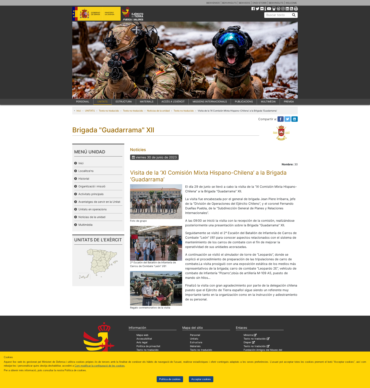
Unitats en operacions (92, 209)
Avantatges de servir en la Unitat (98, 201)
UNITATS (102, 101)
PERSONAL (82, 101)
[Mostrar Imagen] (156, 201)
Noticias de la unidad (158, 110)
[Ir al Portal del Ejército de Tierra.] (137, 13)
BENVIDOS (244, 3)
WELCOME (291, 3)
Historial (83, 178)
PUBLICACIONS (244, 101)
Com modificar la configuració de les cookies (100, 365)
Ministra (248, 335)
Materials (195, 346)
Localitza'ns (85, 170)
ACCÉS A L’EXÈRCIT (173, 101)
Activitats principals (90, 194)
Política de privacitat (148, 346)
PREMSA (289, 101)
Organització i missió (91, 186)
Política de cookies (170, 379)
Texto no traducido (109, 110)
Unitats (194, 338)
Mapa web (142, 335)
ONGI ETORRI (259, 3)
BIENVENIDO (213, 3)
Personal (195, 335)
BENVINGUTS (229, 3)
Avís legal (141, 342)
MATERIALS (146, 101)
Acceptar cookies (201, 379)
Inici (79, 110)
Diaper (247, 342)
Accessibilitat (144, 338)
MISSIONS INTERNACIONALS (210, 101)
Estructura (196, 342)
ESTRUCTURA (124, 101)
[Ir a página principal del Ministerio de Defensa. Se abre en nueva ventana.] (96, 13)
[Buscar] (294, 15)
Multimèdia (84, 224)
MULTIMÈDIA (268, 101)
